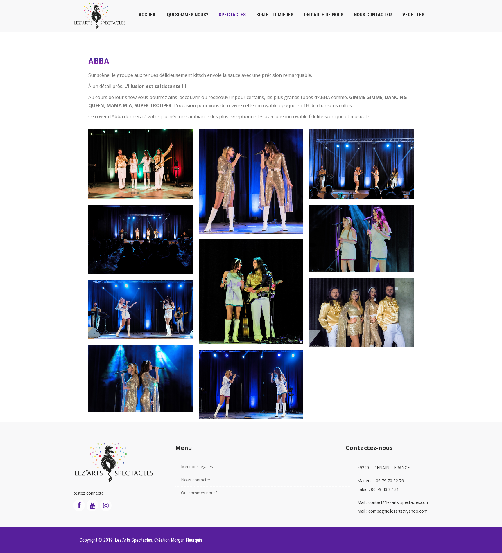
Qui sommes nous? (187, 14)
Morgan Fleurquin (186, 540)
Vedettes (413, 14)
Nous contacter (373, 14)
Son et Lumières (274, 14)
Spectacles (232, 14)
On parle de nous (323, 14)
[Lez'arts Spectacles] (100, 16)
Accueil (147, 14)
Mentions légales (197, 466)
